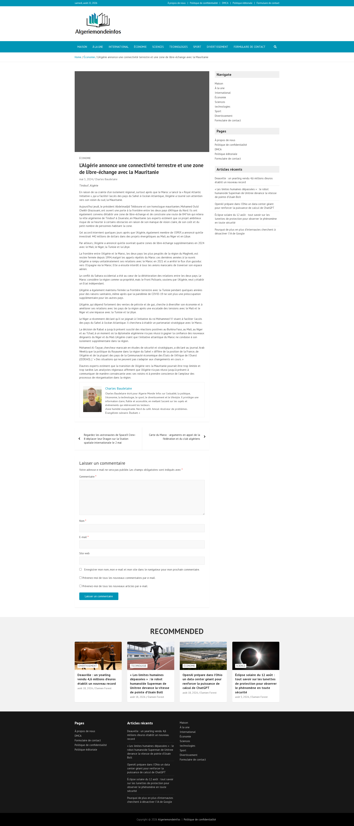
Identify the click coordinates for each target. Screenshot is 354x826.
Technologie (138, 665)
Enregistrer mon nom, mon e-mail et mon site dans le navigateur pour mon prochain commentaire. (142, 569)
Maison (82, 47)
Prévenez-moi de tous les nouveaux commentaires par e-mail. (118, 578)
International (119, 47)
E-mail (83, 537)
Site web (84, 553)
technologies (178, 47)
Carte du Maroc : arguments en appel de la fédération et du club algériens (174, 436)
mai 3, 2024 (86, 179)
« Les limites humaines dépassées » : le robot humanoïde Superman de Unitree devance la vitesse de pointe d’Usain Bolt (246, 193)
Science (240, 665)
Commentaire (87, 476)
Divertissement (217, 47)
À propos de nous (177, 3)
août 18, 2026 (85, 688)
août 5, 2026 (242, 697)
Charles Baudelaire (106, 179)
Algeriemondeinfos (169, 819)
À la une (98, 47)
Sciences (158, 47)
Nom (82, 521)
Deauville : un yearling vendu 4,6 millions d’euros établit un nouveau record (96, 679)
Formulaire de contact (268, 3)
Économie (140, 47)
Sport (197, 47)
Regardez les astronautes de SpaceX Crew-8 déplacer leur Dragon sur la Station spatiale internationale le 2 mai (110, 438)
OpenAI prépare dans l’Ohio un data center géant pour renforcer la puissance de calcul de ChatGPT (202, 681)
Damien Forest (103, 688)
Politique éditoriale (242, 3)
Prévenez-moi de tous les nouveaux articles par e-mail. (115, 586)
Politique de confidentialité (204, 3)
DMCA (225, 3)
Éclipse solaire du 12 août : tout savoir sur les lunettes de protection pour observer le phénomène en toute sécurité (246, 218)
